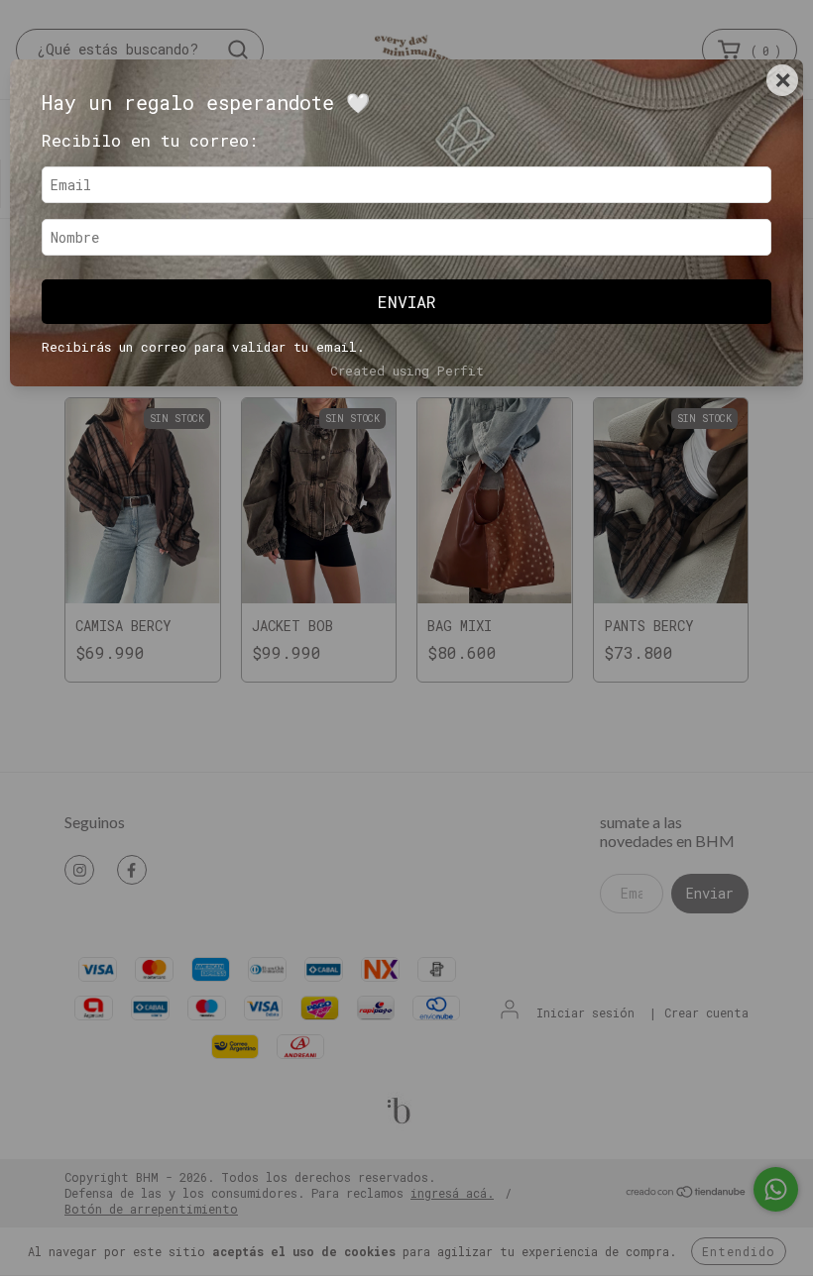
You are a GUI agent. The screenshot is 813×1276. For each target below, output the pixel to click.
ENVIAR (407, 301)
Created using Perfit (407, 370)
